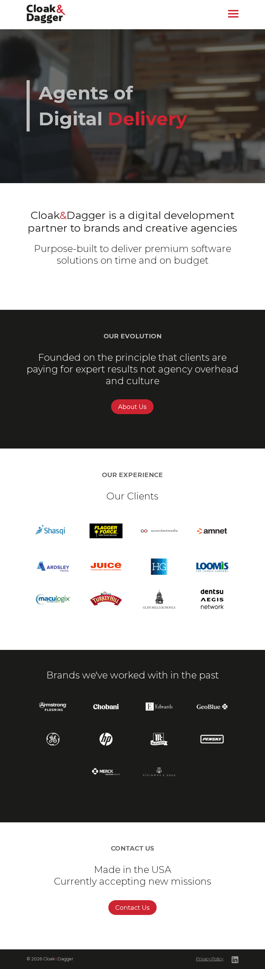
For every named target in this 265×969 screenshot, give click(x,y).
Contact (143, 29)
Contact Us (132, 908)
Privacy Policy (209, 958)
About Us (132, 407)
